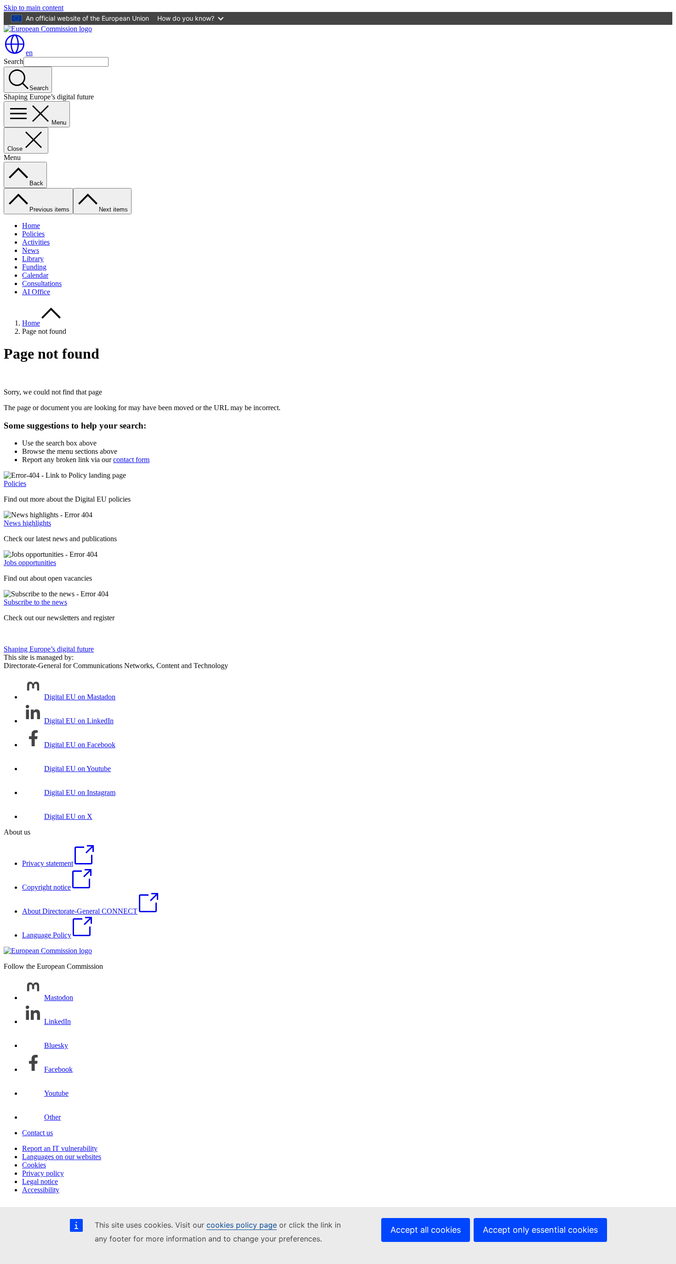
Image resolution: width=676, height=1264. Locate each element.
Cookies (34, 1165)
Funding (34, 267)
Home (31, 225)
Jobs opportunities (30, 562)
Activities (36, 242)
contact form (131, 459)
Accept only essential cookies (540, 1230)
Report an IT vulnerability (59, 1148)
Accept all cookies (425, 1230)
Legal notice (40, 1181)
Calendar (35, 275)
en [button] (29, 53)
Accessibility (40, 1190)
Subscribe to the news (35, 602)
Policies (33, 234)
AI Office (36, 292)
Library (33, 259)
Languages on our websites (61, 1157)
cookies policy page (241, 1225)
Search (13, 61)
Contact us (37, 1133)
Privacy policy (43, 1173)
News (30, 250)
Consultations (42, 283)
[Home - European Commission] (48, 29)
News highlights (27, 523)
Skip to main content (33, 7)
